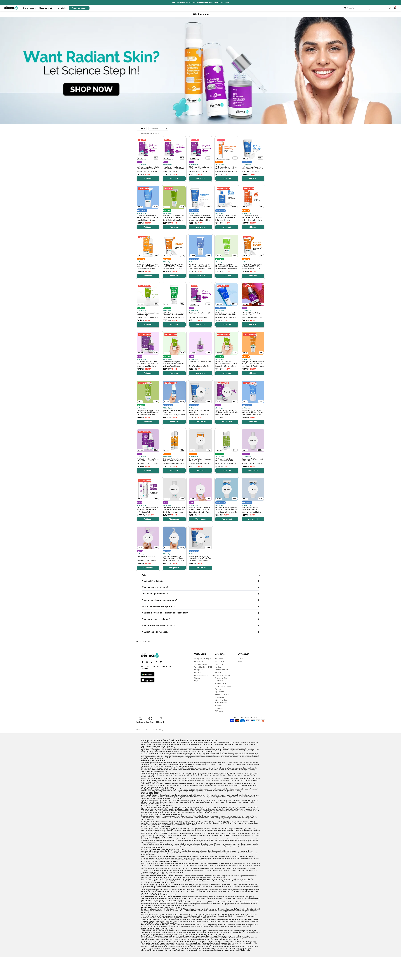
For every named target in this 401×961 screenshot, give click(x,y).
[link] (200, 70)
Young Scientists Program (203, 659)
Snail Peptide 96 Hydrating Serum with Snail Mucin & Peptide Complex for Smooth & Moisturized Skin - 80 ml (148, 460)
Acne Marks (219, 659)
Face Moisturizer (220, 683)
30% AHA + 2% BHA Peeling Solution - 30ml (251, 314)
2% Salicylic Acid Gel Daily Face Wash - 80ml (199, 411)
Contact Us (198, 672)
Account (240, 659)
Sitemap (197, 678)
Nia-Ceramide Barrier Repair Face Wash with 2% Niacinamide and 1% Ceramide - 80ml (226, 508)
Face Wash (218, 705)
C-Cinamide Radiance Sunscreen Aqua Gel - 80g (200, 460)
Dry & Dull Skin (219, 692)
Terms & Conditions (200, 664)
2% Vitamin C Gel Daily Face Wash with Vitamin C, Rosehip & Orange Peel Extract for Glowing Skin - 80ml (200, 265)
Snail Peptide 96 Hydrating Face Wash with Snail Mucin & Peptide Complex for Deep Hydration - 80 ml (252, 411)
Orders (240, 661)
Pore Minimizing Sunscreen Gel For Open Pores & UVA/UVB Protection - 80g (252, 265)
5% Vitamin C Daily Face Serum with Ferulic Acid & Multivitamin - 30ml (147, 363)
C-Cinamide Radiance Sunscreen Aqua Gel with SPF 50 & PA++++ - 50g (147, 265)
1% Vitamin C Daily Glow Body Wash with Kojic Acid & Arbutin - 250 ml (173, 557)
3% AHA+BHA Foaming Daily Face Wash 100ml (174, 411)
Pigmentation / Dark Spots (223, 686)
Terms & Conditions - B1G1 (203, 667)
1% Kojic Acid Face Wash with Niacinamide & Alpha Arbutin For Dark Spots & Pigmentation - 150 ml (147, 216)
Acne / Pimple (219, 661)
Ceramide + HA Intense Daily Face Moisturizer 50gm (148, 314)
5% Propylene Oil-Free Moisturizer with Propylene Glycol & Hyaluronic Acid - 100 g (148, 411)
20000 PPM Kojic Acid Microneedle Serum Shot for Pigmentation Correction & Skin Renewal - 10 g (148, 508)
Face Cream (219, 708)
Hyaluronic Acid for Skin (222, 675)
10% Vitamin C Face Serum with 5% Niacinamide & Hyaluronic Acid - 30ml (174, 168)
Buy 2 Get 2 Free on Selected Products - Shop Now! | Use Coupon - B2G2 (200, 2)
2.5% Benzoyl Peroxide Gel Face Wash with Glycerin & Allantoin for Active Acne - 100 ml (226, 216)
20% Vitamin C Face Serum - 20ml (200, 362)
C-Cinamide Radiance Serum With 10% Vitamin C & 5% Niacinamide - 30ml (174, 508)
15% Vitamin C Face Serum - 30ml (200, 313)
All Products (219, 711)
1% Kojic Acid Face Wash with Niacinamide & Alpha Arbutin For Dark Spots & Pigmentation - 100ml (252, 168)
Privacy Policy (198, 670)
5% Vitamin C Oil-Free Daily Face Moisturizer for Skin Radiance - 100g (173, 216)
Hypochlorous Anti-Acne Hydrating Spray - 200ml (253, 460)
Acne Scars (218, 689)
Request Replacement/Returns (204, 675)
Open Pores (219, 664)
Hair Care (218, 667)
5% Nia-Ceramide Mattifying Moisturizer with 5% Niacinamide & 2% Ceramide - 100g (226, 265)
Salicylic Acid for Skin (222, 694)
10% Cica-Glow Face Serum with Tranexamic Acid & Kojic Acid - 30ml (199, 508)
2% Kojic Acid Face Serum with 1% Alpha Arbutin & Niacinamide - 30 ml (148, 168)
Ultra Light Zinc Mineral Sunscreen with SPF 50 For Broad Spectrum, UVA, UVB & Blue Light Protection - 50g (253, 363)
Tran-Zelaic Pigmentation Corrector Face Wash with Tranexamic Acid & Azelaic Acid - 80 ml (252, 508)
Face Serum (219, 681)
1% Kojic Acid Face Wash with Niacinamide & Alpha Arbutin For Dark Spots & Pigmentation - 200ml (199, 557)
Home (137, 642)
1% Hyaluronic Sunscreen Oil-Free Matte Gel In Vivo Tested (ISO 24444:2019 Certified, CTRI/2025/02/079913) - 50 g (226, 168)
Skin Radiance (219, 697)
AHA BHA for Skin (221, 703)
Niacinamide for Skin (221, 670)
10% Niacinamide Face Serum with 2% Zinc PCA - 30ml (200, 168)
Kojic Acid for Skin (221, 678)
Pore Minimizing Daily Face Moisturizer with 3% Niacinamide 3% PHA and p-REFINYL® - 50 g (173, 363)
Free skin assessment (79, 8)
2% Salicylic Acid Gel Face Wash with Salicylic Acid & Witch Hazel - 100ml (200, 216)
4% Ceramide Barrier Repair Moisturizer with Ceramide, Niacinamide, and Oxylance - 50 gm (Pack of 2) (225, 460)
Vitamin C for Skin (221, 700)
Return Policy (198, 661)
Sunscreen (218, 672)
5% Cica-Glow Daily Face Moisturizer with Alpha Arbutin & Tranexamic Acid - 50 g (226, 363)
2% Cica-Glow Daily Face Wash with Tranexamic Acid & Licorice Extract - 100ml (225, 314)
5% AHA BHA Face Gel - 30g (146, 556)
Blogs (196, 681)
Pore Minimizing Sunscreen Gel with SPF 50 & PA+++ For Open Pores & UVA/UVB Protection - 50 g (174, 265)
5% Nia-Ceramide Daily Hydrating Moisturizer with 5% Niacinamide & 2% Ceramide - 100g (174, 314)
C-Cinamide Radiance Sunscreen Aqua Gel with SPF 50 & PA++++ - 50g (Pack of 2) (174, 460)
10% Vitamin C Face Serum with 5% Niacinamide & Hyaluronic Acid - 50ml (226, 411)
